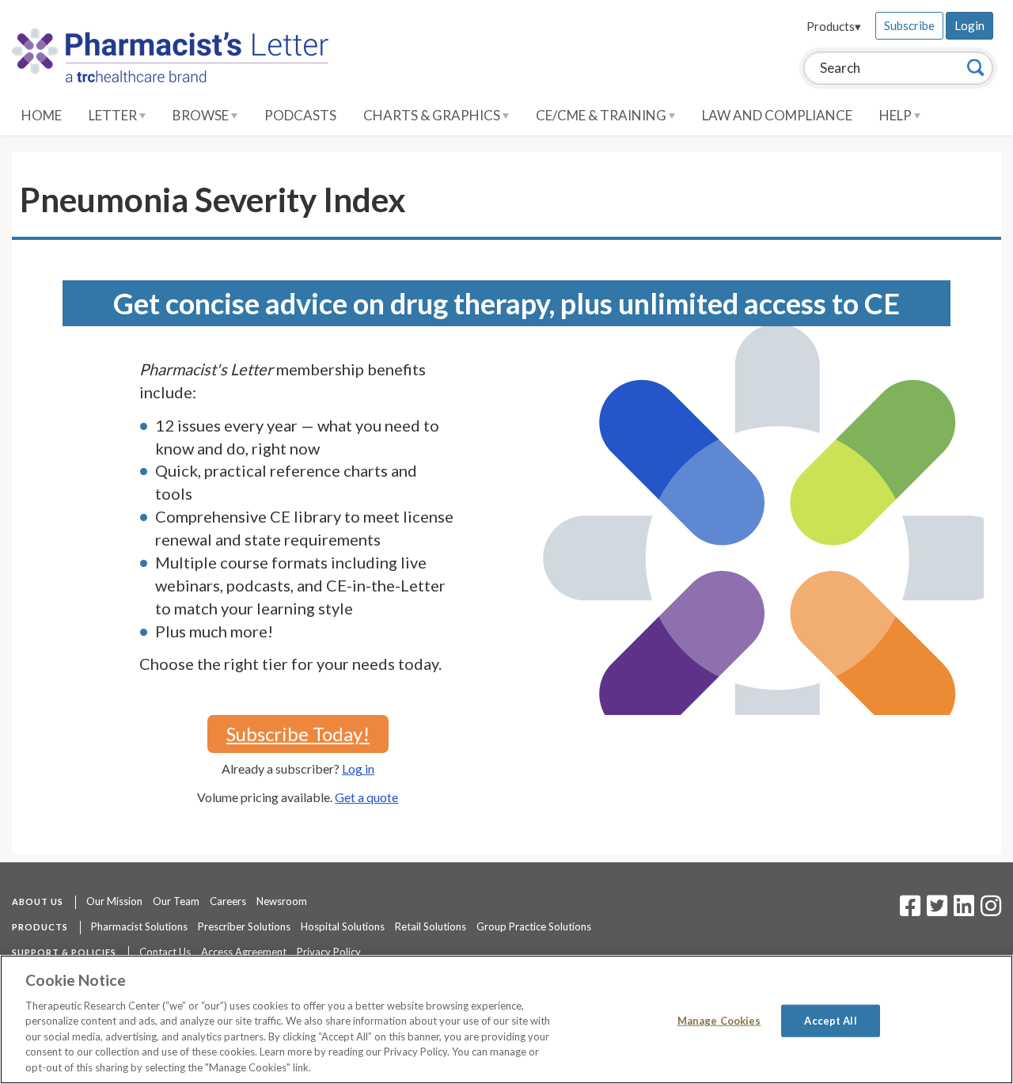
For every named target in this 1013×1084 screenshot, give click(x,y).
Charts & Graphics (433, 115)
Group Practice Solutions (533, 926)
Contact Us (165, 951)
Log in (358, 768)
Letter (114, 115)
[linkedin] (964, 910)
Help (896, 115)
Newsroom (281, 901)
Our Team (176, 901)
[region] (506, 1019)
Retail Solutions (430, 926)
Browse (202, 115)
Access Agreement (243, 951)
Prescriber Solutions (244, 926)
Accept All (830, 1020)
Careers (228, 901)
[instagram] (991, 910)
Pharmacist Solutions (139, 926)
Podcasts (300, 115)
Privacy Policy (329, 951)
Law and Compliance (777, 115)
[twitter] (935, 910)
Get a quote (366, 796)
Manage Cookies (719, 1020)
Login (969, 25)
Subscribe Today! (298, 733)
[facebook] (910, 910)
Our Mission (114, 901)
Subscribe (909, 25)
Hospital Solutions (343, 926)
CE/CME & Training (602, 115)
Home (41, 115)
